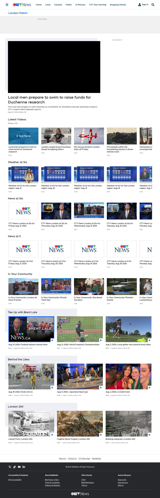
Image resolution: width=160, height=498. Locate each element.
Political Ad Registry (52, 485)
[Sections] (7, 4)
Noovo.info (122, 480)
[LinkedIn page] (23, 466)
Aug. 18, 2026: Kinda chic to (20, 392)
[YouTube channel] (19, 466)
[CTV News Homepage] (22, 4)
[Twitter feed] (9, 466)
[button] (147, 142)
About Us (62, 458)
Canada (58, 5)
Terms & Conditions (52, 482)
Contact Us (72, 458)
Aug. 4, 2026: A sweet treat (118, 392)
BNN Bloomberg (87, 482)
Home (39, 5)
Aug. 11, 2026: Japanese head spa (72, 392)
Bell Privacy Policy (52, 480)
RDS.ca (121, 485)
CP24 (83, 480)
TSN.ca (84, 485)
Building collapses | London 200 (120, 439)
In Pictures (80, 5)
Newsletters (96, 458)
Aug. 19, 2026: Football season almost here (27, 344)
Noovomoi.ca (123, 482)
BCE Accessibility (15, 480)
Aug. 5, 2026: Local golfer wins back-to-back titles (128, 344)
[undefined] (23, 142)
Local (47, 5)
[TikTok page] (14, 466)
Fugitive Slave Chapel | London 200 (73, 439)
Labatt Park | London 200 (20, 439)
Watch (69, 5)
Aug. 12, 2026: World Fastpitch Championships (78, 344)
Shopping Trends (118, 5)
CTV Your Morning (97, 5)
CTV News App (84, 458)
